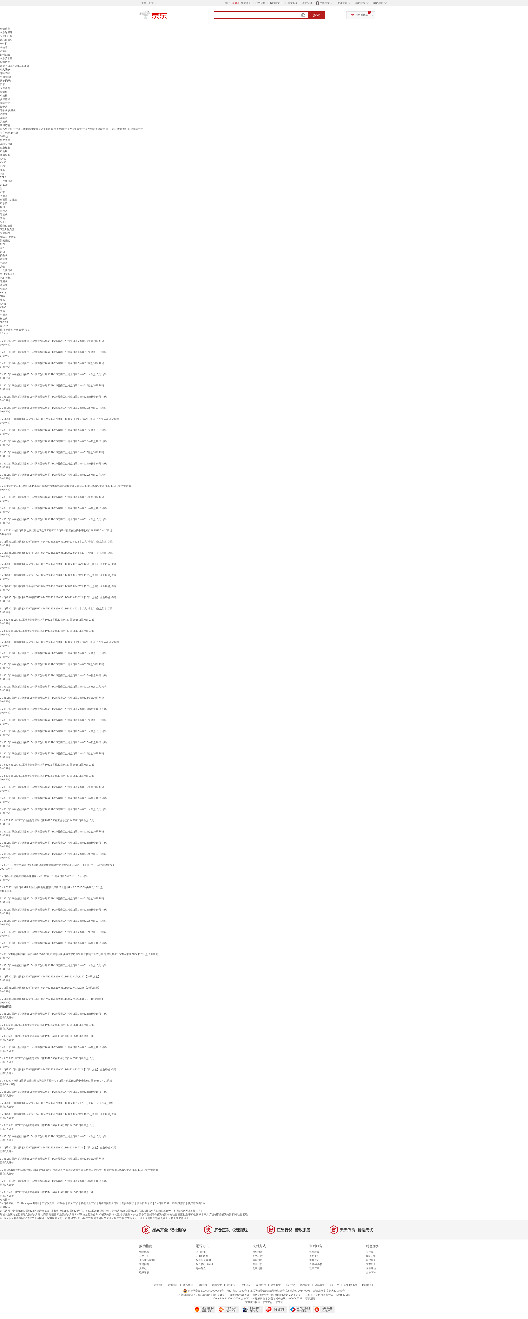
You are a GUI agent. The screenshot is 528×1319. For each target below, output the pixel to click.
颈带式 (3, 106)
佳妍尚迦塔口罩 (196, 1203)
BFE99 (4, 184)
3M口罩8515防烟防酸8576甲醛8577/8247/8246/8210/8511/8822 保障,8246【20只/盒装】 (50, 987)
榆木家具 (204, 1214)
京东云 (279, 1302)
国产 (2, 248)
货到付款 (258, 1251)
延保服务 (371, 1260)
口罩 (10, 65)
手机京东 (325, 3)
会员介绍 (144, 1256)
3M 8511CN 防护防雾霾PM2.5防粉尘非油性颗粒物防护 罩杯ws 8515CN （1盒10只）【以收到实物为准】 (58, 865)
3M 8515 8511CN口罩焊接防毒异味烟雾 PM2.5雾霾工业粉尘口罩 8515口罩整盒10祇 (47, 619)
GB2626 (4, 326)
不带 (2, 192)
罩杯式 (3, 259)
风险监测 (305, 1284)
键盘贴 (3, 51)
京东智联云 (131, 1218)
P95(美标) (5, 277)
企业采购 (307, 3)
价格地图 (172, 1214)
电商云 (44, 1214)
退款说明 (314, 1260)
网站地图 (237, 1214)
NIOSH (4, 322)
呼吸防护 (5, 73)
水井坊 (134, 1214)
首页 (2, 65)
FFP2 (3, 177)
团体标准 (5, 155)
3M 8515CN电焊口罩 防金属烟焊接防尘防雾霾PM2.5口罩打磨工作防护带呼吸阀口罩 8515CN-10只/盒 (56, 530)
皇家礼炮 (183, 1214)
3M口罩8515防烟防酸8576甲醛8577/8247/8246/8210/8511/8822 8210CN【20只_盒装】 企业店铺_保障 (58, 597)
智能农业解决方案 (10, 1214)
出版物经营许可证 (239, 1294)
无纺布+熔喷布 (8, 236)
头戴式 (3, 121)
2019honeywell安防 (27, 1203)
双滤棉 (3, 91)
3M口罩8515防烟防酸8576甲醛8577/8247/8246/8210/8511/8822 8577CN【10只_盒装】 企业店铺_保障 (58, 575)
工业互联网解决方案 (149, 1218)
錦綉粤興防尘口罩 (109, 1203)
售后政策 (314, 1251)
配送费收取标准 (204, 1264)
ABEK (3, 222)
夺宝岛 (370, 1251)
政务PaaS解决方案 (101, 1214)
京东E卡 (370, 1264)
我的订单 (260, 3)
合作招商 (202, 1284)
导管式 (3, 214)
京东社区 (290, 1284)
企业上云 (189, 1218)
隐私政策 (320, 1284)
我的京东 (275, 3)
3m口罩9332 (162, 1203)
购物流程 (144, 1251)
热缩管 (52, 1214)
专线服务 (125, 1214)
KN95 (3, 162)
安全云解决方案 (115, 1218)
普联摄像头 (6, 39)
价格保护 (314, 1256)
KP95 (3, 166)
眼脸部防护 (6, 77)
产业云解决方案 (65, 1214)
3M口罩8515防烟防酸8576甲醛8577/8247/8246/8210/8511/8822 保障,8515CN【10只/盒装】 (52, 998)
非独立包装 (6, 143)
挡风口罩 (73, 1203)
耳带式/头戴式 (7, 110)
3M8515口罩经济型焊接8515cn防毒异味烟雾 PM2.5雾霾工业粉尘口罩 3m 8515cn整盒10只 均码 (53, 396)
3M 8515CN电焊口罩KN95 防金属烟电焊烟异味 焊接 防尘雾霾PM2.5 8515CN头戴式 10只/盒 (51, 887)
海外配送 (201, 1268)
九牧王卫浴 (166, 1218)
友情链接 (261, 1284)
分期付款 (258, 1260)
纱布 (2, 244)
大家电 (143, 1268)
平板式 (3, 262)
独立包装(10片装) (9, 132)
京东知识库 (6, 32)
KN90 (3, 158)
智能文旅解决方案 (30, 1214)
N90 (2, 296)
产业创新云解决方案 (220, 1214)
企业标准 (5, 147)
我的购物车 (362, 15)
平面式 (3, 314)
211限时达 (202, 1256)
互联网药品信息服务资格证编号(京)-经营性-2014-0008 (280, 1290)
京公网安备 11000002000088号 (205, 1290)
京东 (167, 16)
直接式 (3, 210)
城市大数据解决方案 (82, 1218)
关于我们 (159, 1284)
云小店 (142, 1214)
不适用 (3, 151)
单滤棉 (3, 95)
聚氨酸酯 (5, 240)
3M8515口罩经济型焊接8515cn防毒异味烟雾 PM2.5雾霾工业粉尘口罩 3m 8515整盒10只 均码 (52, 341)
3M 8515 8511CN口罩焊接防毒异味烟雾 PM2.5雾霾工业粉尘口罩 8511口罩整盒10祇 (47, 630)
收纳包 (3, 47)
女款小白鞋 (64, 1218)
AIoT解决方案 (82, 1214)
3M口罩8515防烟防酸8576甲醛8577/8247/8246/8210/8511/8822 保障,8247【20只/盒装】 (50, 976)
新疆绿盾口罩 (88, 1203)
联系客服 (144, 1272)
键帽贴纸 (5, 54)
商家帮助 (217, 1284)
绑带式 (3, 114)
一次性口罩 (6, 181)
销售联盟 (276, 1284)
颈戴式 (3, 285)
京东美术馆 (6, 58)
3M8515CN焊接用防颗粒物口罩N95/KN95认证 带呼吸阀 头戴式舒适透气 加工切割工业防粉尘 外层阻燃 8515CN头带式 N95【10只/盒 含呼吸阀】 (80, 954)
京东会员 (293, 3)
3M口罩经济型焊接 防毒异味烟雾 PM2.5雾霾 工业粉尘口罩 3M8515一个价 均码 (43, 876)
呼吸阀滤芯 (178, 1203)
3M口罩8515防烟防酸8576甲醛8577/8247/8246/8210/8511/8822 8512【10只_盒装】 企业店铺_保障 (56, 541)
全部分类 (5, 28)
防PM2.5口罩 (7, 274)
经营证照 (310, 1298)
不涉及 (3, 203)
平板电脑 (193, 1214)
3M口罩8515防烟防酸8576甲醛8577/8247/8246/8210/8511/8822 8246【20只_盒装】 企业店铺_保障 (56, 552)
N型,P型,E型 (7, 229)
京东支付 (267, 1302)
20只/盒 (4, 136)
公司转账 (258, 1268)
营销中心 (232, 1284)
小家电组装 (51, 1218)
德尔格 (61, 1203)
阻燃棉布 (5, 233)
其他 (2, 218)
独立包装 (5, 140)
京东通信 (371, 1268)
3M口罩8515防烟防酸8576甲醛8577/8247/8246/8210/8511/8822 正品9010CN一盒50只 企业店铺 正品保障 (59, 419)
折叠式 (3, 255)
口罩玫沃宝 (48, 1203)
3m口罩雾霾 (6, 1203)
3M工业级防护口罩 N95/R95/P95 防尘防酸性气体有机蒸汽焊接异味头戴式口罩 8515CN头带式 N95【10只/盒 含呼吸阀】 (67, 485)
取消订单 (314, 1268)
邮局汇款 (258, 1264)
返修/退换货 (315, 1264)
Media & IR (368, 1284)
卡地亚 (116, 1214)
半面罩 (3, 196)
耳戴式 (3, 117)
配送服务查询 (203, 1260)
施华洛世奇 (100, 1218)
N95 (2, 170)
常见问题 (144, 1264)
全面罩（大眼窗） (10, 199)
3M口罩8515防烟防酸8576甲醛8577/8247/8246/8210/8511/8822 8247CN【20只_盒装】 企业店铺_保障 (58, 586)
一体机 (3, 43)
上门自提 (201, 1251)
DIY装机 (370, 1256)
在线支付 (258, 1256)
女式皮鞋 (178, 1218)
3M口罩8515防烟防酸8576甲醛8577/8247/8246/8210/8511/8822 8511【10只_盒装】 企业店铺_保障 (56, 608)
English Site (350, 1284)
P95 (2, 173)
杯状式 (3, 318)
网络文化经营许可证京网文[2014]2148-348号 (277, 1294)
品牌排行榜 (6, 36)
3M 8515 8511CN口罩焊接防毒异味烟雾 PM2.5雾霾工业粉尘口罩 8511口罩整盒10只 (47, 820)
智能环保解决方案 (157, 1214)
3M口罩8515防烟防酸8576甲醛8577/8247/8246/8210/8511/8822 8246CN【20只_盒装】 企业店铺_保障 (58, 564)
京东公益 (334, 1284)
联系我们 (173, 1284)
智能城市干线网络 (34, 1218)
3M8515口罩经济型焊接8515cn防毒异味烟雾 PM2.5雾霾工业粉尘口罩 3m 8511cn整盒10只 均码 (53, 352)
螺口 (2, 207)
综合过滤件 (6, 225)
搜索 (316, 15)
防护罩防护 (128, 1203)
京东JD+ (371, 1272)
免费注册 (246, 3)
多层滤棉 (5, 99)
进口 (2, 251)
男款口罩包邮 (144, 1203)
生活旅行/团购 (147, 1260)
